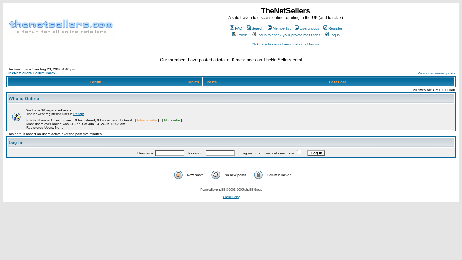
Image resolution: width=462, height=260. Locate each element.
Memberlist (282, 28)
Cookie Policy (231, 197)
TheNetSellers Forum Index (31, 73)
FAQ (238, 28)
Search (257, 28)
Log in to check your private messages (289, 35)
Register (335, 28)
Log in (335, 35)
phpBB (220, 189)
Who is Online (24, 98)
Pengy (78, 114)
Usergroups (309, 28)
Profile (242, 35)
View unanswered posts (436, 73)
